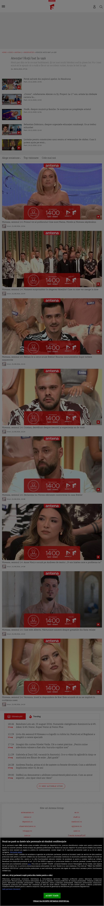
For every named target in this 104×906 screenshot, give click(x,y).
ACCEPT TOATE (52, 895)
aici (29, 864)
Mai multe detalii (16, 852)
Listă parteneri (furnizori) (11, 889)
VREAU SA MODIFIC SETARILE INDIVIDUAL (51, 901)
